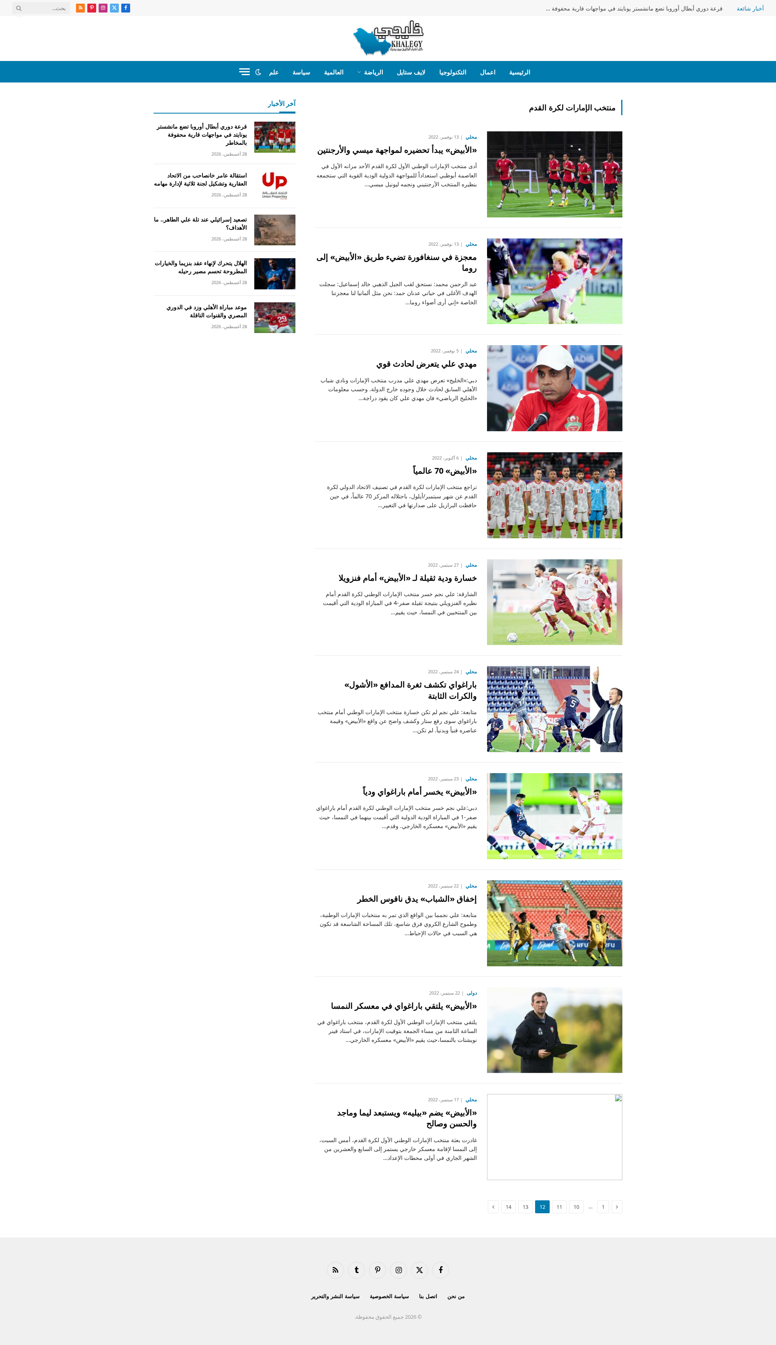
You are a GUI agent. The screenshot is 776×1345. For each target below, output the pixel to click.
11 (559, 1206)
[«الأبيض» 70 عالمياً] (554, 495)
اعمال (488, 72)
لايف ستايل (411, 72)
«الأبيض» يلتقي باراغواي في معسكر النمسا (404, 1005)
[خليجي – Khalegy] (388, 38)
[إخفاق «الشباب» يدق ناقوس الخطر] (554, 923)
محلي (471, 136)
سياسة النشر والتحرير (335, 1296)
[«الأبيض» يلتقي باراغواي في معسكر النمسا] (554, 1030)
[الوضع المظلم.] (258, 72)
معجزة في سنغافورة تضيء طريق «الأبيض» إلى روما (396, 262)
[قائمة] (244, 72)
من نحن (456, 1296)
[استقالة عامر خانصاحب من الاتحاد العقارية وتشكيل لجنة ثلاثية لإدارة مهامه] (274, 186)
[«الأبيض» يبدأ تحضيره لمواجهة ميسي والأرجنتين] (554, 174)
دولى (472, 992)
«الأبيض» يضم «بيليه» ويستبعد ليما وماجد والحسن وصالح (407, 1118)
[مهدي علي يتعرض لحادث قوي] (554, 388)
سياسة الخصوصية (389, 1296)
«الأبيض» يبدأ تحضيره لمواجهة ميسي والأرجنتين (397, 149)
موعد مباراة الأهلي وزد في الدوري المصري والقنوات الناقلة (207, 311)
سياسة (301, 72)
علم (274, 72)
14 (508, 1206)
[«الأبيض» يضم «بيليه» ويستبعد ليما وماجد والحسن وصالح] (554, 1137)
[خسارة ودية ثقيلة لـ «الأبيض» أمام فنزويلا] (554, 602)
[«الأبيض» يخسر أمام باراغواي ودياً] (554, 816)
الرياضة (373, 72)
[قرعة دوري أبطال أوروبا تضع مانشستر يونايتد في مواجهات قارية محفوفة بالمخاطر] (274, 137)
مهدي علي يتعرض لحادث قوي (426, 363)
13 (525, 1206)
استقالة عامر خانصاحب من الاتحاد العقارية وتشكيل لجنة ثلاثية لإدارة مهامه (200, 179)
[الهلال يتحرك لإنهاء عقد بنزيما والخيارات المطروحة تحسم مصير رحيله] (274, 273)
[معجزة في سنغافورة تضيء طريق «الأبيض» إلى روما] (554, 281)
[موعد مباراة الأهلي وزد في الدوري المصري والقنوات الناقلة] (274, 317)
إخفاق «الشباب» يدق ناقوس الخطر (417, 898)
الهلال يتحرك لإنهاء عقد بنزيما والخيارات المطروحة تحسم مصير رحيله (201, 267)
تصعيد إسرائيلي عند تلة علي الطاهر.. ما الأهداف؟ (200, 223)
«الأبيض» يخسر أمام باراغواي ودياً (420, 791)
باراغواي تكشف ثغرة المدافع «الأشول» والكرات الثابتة (410, 690)
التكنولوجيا (452, 72)
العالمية (334, 72)
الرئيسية (519, 72)
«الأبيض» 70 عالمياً (445, 470)
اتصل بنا (428, 1296)
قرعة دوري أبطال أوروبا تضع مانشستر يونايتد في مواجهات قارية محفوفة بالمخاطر (632, 8)
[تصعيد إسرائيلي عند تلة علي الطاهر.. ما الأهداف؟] (274, 230)
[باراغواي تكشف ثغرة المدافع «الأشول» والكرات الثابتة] (554, 709)
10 (576, 1206)
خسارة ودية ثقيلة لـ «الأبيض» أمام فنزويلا (408, 577)
